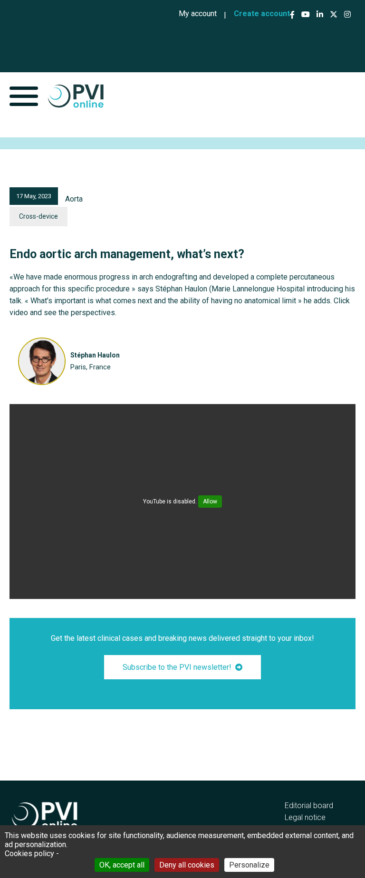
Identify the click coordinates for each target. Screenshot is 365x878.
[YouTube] (305, 14)
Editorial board (309, 805)
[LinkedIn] (320, 14)
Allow (210, 501)
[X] (333, 14)
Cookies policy (29, 853)
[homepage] (76, 96)
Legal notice (305, 817)
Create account (262, 13)
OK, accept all (121, 864)
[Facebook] (293, 15)
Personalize (249, 864)
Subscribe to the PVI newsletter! (177, 667)
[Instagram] (347, 14)
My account (198, 13)
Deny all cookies (186, 864)
